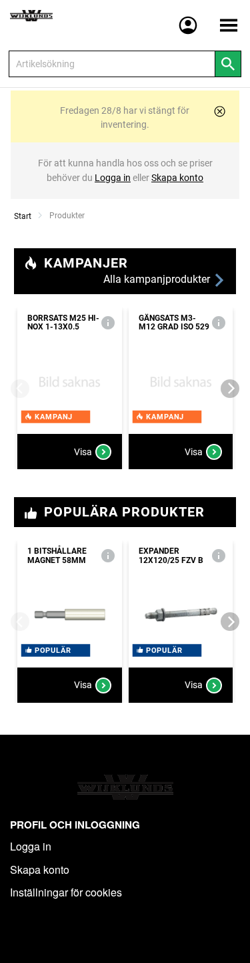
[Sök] (228, 64)
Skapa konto (39, 869)
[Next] (230, 388)
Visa (83, 452)
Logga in (30, 846)
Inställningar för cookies (66, 892)
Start (22, 216)
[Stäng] (219, 111)
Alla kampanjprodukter (158, 279)
